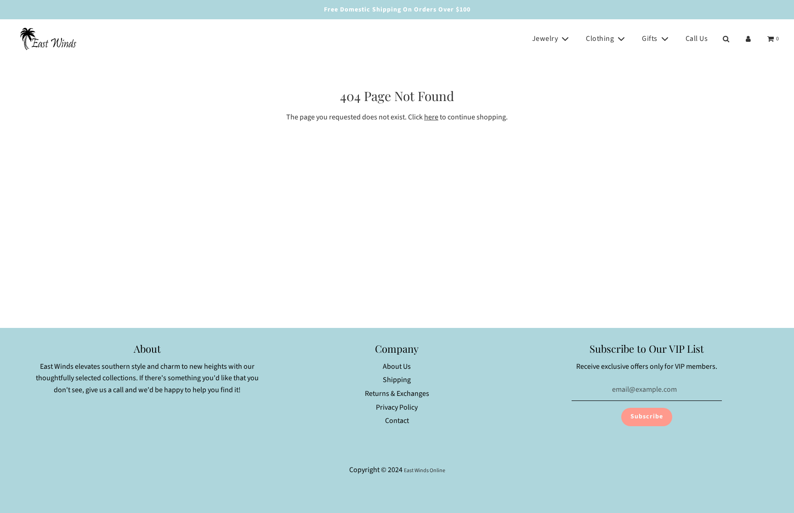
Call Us (697, 39)
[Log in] (748, 39)
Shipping (397, 380)
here (431, 117)
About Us (397, 366)
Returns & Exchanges (397, 394)
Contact (397, 421)
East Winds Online (424, 470)
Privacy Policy (397, 407)
